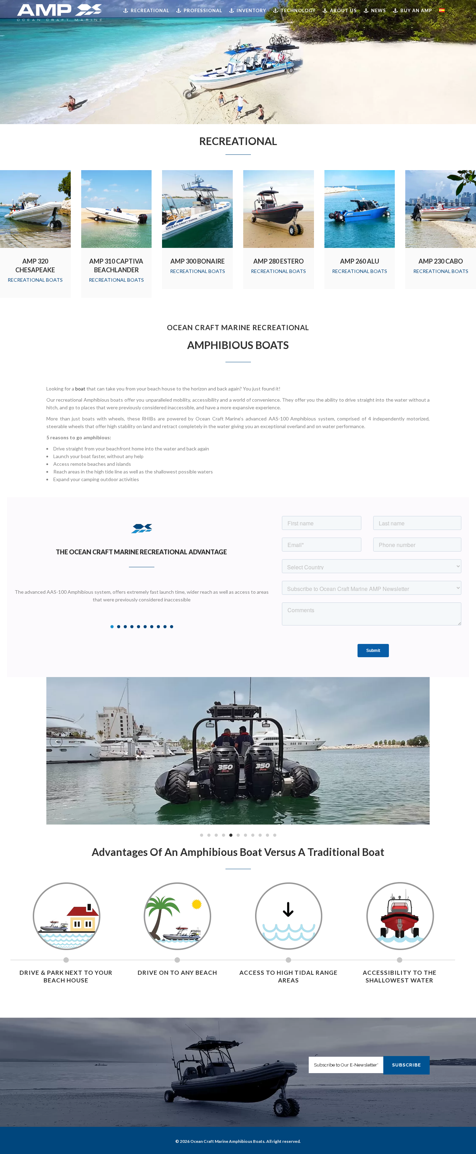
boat (80, 389)
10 (171, 626)
